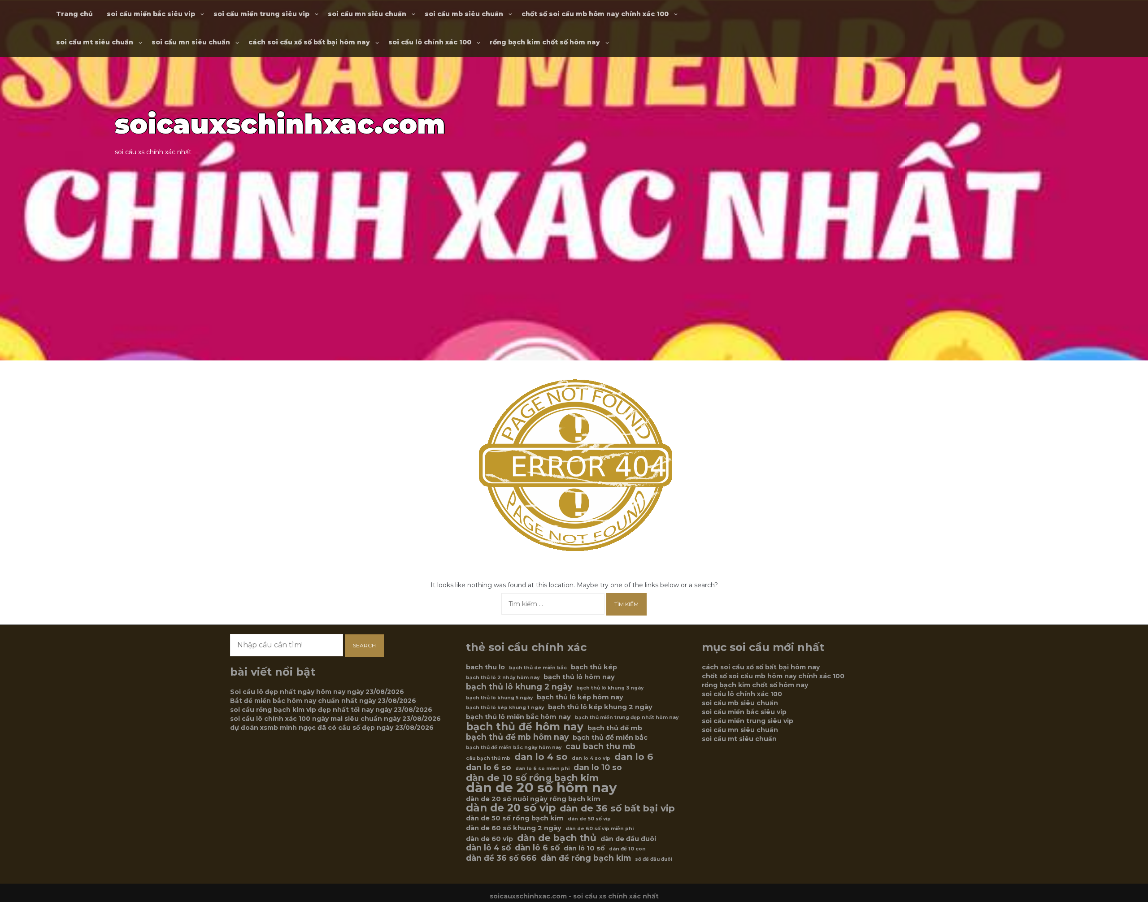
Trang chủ (74, 14)
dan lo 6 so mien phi (542, 769)
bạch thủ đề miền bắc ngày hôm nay (513, 747)
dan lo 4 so (541, 756)
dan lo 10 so (598, 767)
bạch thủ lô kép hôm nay (580, 697)
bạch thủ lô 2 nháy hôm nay (502, 678)
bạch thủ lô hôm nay (579, 677)
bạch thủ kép (594, 667)
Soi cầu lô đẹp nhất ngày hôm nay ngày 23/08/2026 (317, 692)
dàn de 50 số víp (589, 819)
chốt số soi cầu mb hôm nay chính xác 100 (595, 14)
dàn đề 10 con (627, 849)
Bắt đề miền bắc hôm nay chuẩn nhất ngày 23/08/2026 (323, 701)
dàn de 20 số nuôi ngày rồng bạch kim (533, 799)
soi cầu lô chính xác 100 (429, 42)
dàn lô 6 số (537, 847)
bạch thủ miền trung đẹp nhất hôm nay (626, 717)
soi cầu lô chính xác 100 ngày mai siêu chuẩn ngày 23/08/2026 (335, 719)
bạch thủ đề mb (614, 728)
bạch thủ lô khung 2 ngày (519, 686)
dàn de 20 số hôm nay (541, 787)
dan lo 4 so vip (591, 758)
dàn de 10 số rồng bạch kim (532, 777)
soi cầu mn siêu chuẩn (367, 14)
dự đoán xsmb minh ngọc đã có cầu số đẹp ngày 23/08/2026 (332, 728)
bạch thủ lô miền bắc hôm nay (518, 717)
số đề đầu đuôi (653, 859)
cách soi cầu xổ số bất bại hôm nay (309, 42)
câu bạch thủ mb (488, 758)
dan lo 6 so (488, 767)
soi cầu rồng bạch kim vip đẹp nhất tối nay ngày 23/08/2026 (331, 710)
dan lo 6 (633, 756)
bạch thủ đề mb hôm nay (517, 737)
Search (364, 645)
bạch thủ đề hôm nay (524, 726)
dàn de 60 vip (489, 839)
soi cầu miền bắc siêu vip (151, 14)
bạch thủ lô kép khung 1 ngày (505, 708)
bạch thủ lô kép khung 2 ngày (600, 707)
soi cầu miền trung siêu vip (261, 14)
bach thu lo (485, 667)
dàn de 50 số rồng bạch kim (515, 818)
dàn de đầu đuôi (628, 839)
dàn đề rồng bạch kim (586, 858)
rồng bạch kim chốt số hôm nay (545, 42)
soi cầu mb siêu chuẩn (464, 14)
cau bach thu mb (600, 746)
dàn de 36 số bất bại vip (617, 808)
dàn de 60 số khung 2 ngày (513, 828)
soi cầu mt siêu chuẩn (94, 42)
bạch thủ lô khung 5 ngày (499, 698)
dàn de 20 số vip (511, 807)
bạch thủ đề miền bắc (610, 737)
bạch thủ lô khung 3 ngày (610, 688)
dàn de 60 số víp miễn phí (599, 829)
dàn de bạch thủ (556, 837)
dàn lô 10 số (584, 848)
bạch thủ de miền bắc (538, 668)
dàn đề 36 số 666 (501, 858)
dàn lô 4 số (488, 847)
